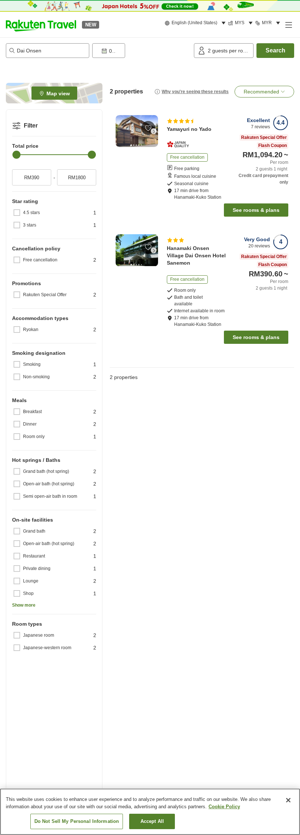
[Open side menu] (288, 24)
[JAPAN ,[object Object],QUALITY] (180, 144)
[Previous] (120, 131)
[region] (150, 811)
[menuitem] (196, 23)
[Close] (288, 800)
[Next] (154, 131)
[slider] (16, 155)
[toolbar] (141, 50)
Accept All (152, 821)
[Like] (148, 128)
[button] (41, 25)
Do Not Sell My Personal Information (76, 821)
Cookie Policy (224, 806)
